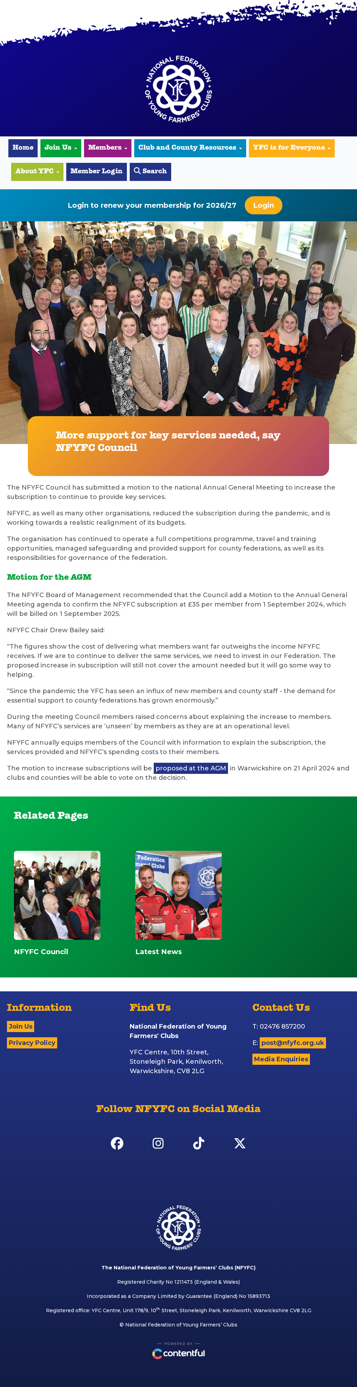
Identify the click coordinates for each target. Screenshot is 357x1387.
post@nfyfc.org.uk (292, 1043)
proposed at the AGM (190, 768)
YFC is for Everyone (289, 148)
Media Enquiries (281, 1059)
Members (105, 148)
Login (263, 205)
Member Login (96, 171)
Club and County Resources (187, 148)
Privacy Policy (32, 1043)
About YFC (34, 171)
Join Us (58, 148)
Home (23, 148)
